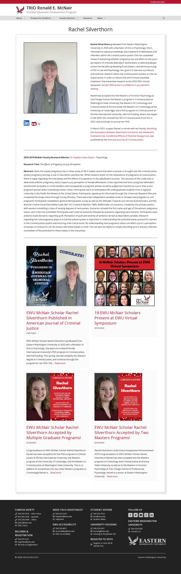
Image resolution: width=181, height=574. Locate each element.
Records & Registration (28, 544)
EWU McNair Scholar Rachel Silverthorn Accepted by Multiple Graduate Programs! (53, 432)
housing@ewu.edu (101, 531)
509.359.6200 (136, 528)
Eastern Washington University (152, 557)
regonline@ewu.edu (26, 542)
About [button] (19, 18)
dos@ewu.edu (99, 516)
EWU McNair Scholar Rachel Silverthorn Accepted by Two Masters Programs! (121, 432)
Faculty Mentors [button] (67, 18)
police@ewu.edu (25, 522)
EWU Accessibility (63, 534)
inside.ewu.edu (157, 1)
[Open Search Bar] (163, 18)
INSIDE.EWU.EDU (30, 557)
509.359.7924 (99, 513)
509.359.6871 (61, 528)
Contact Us (136, 531)
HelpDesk (60, 519)
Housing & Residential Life (104, 534)
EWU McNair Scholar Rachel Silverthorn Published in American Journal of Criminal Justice (53, 320)
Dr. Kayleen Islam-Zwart (82, 157)
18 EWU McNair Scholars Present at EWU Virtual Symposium (117, 318)
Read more (60, 363)
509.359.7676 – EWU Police (29, 513)
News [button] (100, 18)
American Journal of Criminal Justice (125, 139)
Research (87, 18)
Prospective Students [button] (41, 18)
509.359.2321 (23, 539)
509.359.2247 (61, 513)
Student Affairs (99, 519)
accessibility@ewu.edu (65, 531)
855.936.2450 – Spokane (28, 516)
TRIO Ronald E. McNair (49, 8)
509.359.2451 (99, 528)
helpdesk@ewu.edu (64, 516)
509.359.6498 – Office (27, 519)
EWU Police (23, 525)
